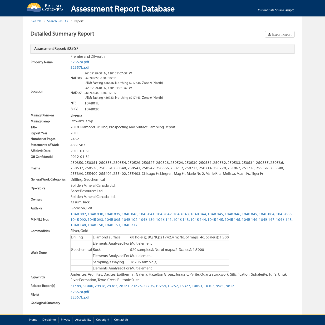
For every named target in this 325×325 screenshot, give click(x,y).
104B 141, (164, 220)
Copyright (102, 320)
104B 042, (164, 214)
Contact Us (121, 320)
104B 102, (130, 220)
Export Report (281, 34)
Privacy (65, 320)
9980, (220, 286)
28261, (124, 286)
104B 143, (181, 220)
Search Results (57, 21)
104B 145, (215, 220)
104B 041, (147, 214)
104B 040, (130, 214)
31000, (88, 286)
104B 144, (198, 220)
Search (36, 21)
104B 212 (130, 225)
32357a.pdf (79, 62)
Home (33, 320)
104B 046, (233, 214)
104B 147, (267, 220)
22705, (149, 286)
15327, (185, 286)
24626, (137, 286)
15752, (173, 286)
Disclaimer (49, 320)
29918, (100, 286)
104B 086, (284, 214)
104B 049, (250, 214)
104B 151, (113, 225)
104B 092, (78, 220)
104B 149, (78, 225)
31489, (76, 286)
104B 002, (78, 214)
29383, (112, 286)
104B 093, (96, 220)
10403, (209, 286)
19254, (161, 286)
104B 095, (113, 220)
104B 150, (96, 225)
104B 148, (284, 220)
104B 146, (250, 220)
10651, (197, 286)
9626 (230, 286)
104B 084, (267, 214)
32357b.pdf (79, 68)
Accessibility (83, 320)
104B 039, (113, 214)
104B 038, (96, 214)
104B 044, (198, 214)
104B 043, (181, 214)
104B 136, (147, 220)
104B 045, (215, 214)
